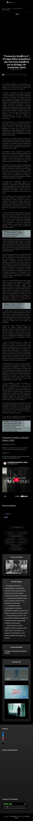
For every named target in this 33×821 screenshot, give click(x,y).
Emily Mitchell (22, 533)
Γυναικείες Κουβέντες (16, 549)
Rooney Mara (10, 542)
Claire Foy (10, 533)
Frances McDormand (16, 536)
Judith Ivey (23, 539)
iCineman (14, 816)
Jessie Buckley (10, 539)
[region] (16, 35)
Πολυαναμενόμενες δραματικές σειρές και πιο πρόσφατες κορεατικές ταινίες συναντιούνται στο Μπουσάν (16, 601)
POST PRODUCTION (17, 527)
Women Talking (16, 546)
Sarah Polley (22, 542)
